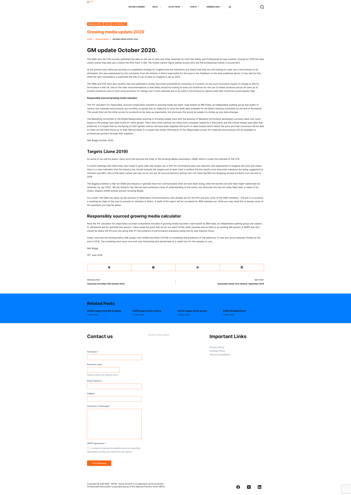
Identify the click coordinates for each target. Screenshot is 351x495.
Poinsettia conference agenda (158, 335)
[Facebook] (109, 267)
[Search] (262, 7)
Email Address (95, 381)
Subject (91, 393)
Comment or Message (99, 406)
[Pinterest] (198, 267)
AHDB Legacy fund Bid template (104, 310)
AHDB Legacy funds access (192, 310)
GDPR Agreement (96, 443)
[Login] (230, 7)
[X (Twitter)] (153, 267)
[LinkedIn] (242, 267)
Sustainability (119, 24)
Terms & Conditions (220, 354)
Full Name (92, 351)
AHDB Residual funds (234, 310)
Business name (94, 364)
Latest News (174, 7)
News (107, 24)
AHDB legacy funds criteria (146, 310)
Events (193, 7)
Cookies (214, 350)
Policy (222, 350)
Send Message (99, 463)
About (155, 7)
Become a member (137, 7)
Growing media (95, 24)
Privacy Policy (217, 347)
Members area (213, 7)
